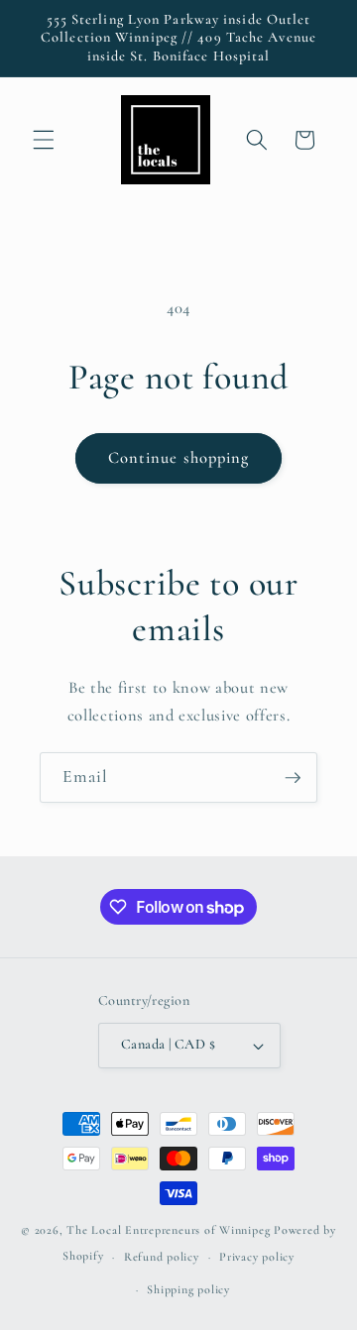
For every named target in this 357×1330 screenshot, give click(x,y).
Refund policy (161, 1257)
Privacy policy (257, 1257)
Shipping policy (188, 1289)
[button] (43, 140)
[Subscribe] (292, 778)
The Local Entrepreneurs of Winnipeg (168, 1230)
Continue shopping (179, 458)
